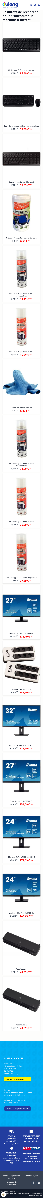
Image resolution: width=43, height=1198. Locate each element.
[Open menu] (23, 5)
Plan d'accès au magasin (15, 1079)
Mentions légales (31, 1175)
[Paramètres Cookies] (3, 1194)
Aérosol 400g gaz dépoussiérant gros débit (21, 577)
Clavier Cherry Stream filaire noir (21, 182)
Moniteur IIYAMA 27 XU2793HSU (21, 633)
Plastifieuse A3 (21, 1025)
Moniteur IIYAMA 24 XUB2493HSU (21, 857)
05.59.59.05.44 (9, 1071)
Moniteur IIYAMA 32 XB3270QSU (21, 745)
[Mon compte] (35, 5)
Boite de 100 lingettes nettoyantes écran (21, 238)
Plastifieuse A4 (21, 969)
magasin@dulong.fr (12, 1073)
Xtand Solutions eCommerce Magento (34, 1195)
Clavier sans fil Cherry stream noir (21, 70)
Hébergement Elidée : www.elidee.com (15, 1194)
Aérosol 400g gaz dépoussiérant (21, 352)
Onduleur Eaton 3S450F (21, 689)
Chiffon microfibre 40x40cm (21, 408)
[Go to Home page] (10, 5)
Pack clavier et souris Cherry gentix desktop (21, 126)
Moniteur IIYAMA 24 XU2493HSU (21, 913)
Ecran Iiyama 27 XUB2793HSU (21, 801)
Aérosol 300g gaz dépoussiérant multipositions (21, 295)
